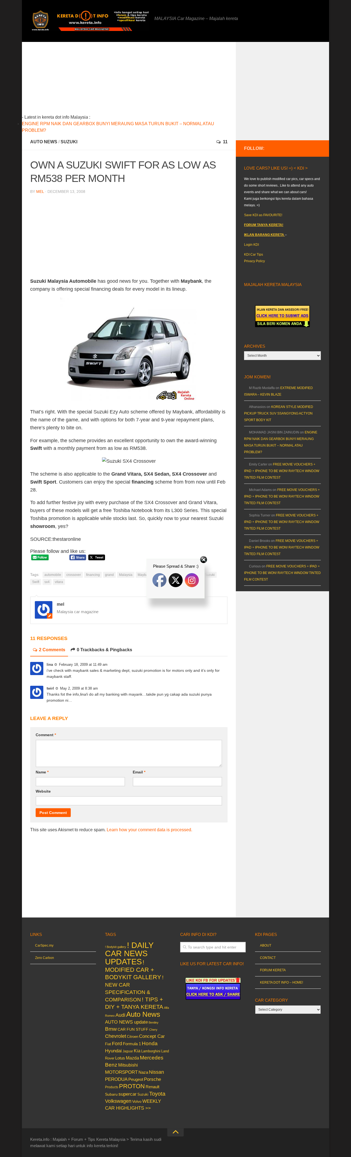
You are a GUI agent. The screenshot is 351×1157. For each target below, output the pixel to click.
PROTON (132, 1086)
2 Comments (52, 649)
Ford (117, 1043)
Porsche (152, 1079)
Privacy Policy (254, 261)
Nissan (156, 1072)
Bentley (153, 1022)
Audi (120, 1015)
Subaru (111, 1094)
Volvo (136, 1101)
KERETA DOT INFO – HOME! (281, 982)
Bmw (111, 1029)
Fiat (108, 1044)
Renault (152, 1086)
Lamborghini (150, 1051)
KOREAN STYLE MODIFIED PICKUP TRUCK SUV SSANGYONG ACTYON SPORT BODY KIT (278, 413)
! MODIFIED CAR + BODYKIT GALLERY (133, 970)
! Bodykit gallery (115, 947)
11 (225, 141)
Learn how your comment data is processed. (149, 829)
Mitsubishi (128, 1065)
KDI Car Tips (253, 254)
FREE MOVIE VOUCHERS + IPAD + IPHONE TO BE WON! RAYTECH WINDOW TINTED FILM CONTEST (281, 470)
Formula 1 (132, 1043)
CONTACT (268, 958)
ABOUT (265, 945)
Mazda (132, 1057)
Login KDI (251, 245)
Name (42, 772)
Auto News (43, 141)
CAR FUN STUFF (133, 1029)
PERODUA (116, 1079)
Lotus (120, 1058)
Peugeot (135, 1079)
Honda (150, 1043)
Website (43, 791)
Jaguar (128, 1051)
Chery (153, 1029)
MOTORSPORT (121, 1072)
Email (139, 772)
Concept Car (152, 1036)
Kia (137, 1050)
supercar (127, 1094)
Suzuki (69, 141)
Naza (143, 1072)
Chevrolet (115, 1036)
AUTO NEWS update (126, 1022)
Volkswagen (118, 1101)
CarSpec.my (44, 945)
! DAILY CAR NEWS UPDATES (129, 953)
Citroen (132, 1037)
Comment (46, 735)
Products (111, 1087)
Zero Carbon (44, 958)
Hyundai (113, 1050)
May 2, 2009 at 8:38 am (79, 688)
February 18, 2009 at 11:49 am (83, 664)
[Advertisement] (137, 80)
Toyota (157, 1094)
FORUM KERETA (273, 970)
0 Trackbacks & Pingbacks (104, 649)
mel (40, 191)
